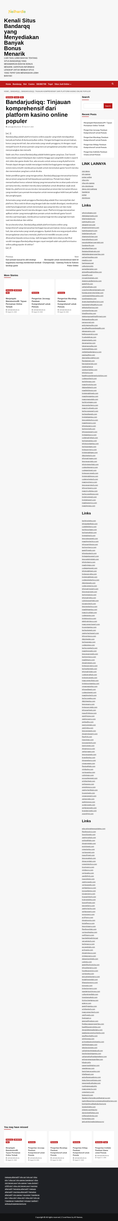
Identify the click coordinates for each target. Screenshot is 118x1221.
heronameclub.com (89, 363)
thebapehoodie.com (90, 319)
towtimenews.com (89, 298)
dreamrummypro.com (90, 227)
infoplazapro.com (89, 426)
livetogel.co (86, 1018)
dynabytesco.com (89, 953)
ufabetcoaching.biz (89, 1109)
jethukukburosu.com (90, 307)
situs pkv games (88, 183)
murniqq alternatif (20, 1192)
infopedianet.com (89, 689)
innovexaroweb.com (90, 654)
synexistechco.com (89, 864)
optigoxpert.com (88, 911)
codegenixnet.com (89, 470)
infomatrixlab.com (89, 671)
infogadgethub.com (89, 524)
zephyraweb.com (89, 882)
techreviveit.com (88, 429)
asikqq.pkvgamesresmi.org (15, 1204)
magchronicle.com (89, 384)
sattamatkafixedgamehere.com (94, 1056)
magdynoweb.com (89, 651)
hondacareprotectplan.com (92, 292)
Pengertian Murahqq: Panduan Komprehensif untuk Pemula (96, 138)
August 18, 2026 (64, 312)
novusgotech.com (89, 743)
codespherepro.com (90, 467)
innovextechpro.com (90, 405)
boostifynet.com (88, 902)
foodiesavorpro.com (90, 971)
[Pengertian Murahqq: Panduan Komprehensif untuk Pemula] (68, 287)
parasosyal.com (88, 322)
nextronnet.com (88, 745)
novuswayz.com (88, 914)
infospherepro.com (89, 968)
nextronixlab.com (89, 725)
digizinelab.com (88, 639)
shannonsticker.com (90, 236)
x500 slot (8, 1186)
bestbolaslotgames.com (91, 1053)
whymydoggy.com (89, 213)
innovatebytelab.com (90, 559)
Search (86, 97)
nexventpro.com (88, 905)
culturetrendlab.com (90, 994)
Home (8, 84)
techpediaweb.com (89, 414)
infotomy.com (87, 372)
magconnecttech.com (90, 1012)
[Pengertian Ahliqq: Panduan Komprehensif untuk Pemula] (81, 1138)
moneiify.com (87, 275)
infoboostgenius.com (90, 443)
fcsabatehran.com (89, 337)
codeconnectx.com (89, 586)
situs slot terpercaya (21, 1186)
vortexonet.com (88, 852)
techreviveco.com (89, 657)
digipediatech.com (89, 387)
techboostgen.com (89, 529)
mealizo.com (87, 260)
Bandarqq (17, 84)
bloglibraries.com (89, 313)
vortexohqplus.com (89, 932)
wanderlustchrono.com (91, 991)
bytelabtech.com (88, 535)
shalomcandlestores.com (92, 281)
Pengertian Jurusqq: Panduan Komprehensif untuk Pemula (95, 131)
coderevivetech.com (90, 479)
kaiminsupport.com (89, 230)
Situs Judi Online (62, 84)
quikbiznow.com (88, 802)
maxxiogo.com (88, 739)
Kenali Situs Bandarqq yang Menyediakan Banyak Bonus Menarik (21, 37)
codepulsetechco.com (90, 580)
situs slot (12, 1198)
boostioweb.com (88, 834)
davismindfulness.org (90, 1113)
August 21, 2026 (12, 312)
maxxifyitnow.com (89, 713)
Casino (31, 84)
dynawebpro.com (89, 760)
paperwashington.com (90, 1065)
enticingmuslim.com (90, 325)
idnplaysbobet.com (89, 1047)
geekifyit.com (87, 284)
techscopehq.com (89, 698)
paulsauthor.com (88, 355)
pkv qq (23, 1177)
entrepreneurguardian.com (92, 1059)
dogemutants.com (89, 340)
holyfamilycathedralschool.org (94, 1104)
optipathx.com (87, 722)
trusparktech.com (89, 897)
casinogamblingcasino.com (92, 295)
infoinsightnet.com (89, 571)
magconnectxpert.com (91, 624)
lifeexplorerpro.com (90, 982)
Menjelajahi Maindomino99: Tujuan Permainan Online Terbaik (98, 124)
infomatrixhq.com (89, 598)
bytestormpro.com (89, 988)
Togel (50, 84)
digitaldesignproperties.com (93, 254)
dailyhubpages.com (89, 1044)
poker (84, 195)
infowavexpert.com (89, 432)
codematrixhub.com (90, 437)
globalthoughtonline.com (92, 272)
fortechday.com (88, 1118)
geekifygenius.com (89, 1006)
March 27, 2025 (29, 127)
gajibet (34, 1201)
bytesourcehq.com (89, 574)
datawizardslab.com (90, 959)
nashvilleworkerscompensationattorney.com (99, 1101)
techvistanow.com (89, 595)
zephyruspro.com (89, 719)
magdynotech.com (89, 695)
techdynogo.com (88, 381)
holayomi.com (87, 1095)
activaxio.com (87, 950)
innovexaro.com (88, 704)
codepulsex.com (88, 645)
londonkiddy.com (89, 1107)
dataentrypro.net (88, 225)
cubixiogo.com (88, 775)
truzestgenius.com (89, 627)
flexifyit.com (87, 736)
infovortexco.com (89, 636)
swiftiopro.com (88, 935)
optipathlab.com (88, 840)
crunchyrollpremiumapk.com (93, 290)
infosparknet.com (89, 710)
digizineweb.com (88, 583)
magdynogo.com (88, 506)
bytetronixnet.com (89, 497)
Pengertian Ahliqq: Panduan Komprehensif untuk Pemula (95, 145)
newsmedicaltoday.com (91, 1083)
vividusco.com (87, 870)
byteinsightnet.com (89, 577)
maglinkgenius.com (89, 609)
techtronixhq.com (89, 521)
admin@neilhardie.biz (14, 127)
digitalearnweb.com (90, 216)
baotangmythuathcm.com (92, 304)
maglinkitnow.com (89, 390)
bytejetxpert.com (89, 500)
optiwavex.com (88, 784)
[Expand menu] (70, 84)
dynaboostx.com (88, 920)
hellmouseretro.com (90, 334)
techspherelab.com (89, 669)
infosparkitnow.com (90, 544)
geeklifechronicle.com (90, 965)
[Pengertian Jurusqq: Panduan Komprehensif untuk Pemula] (42, 287)
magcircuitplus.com (89, 491)
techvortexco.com (89, 547)
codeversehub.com (89, 674)
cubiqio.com (87, 962)
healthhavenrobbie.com (91, 1027)
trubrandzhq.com (89, 899)
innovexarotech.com (90, 485)
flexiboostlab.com (89, 929)
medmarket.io (87, 366)
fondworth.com (88, 245)
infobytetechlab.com (90, 464)
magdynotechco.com (90, 541)
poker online (87, 177)
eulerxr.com (86, 1003)
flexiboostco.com (89, 831)
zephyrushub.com (89, 837)
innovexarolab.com (89, 461)
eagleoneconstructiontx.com (93, 1033)
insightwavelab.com (90, 979)
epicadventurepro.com (91, 976)
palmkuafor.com (88, 221)
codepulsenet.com (89, 692)
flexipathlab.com (88, 766)
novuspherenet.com (89, 778)
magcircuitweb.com (90, 408)
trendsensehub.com (89, 997)
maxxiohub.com (88, 879)
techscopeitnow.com (90, 494)
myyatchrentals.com (90, 278)
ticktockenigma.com (90, 1000)
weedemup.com (88, 1068)
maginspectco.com (89, 503)
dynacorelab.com (89, 861)
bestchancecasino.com (91, 1071)
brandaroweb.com (89, 810)
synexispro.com (88, 1092)
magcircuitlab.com (89, 612)
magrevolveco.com (89, 482)
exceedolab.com (88, 947)
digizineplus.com (88, 701)
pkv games (86, 174)
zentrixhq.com (87, 728)
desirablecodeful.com (90, 358)
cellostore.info (87, 266)
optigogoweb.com (89, 808)
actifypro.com (87, 917)
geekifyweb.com (88, 550)
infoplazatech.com (89, 553)
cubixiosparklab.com (90, 600)
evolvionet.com (88, 846)
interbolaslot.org (88, 218)
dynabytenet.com (89, 663)
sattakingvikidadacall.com (92, 1050)
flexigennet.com (88, 361)
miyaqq (27, 1201)
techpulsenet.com (89, 630)
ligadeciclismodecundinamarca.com (96, 1098)
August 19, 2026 (38, 312)
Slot (25, 84)
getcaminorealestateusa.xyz (93, 1121)
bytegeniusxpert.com (90, 556)
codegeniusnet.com (89, 568)
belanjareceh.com (89, 233)
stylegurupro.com (89, 956)
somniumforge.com (89, 310)
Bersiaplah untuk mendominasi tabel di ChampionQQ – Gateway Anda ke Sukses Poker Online (60, 261)
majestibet (19, 1201)
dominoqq (86, 198)
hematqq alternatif (20, 1189)
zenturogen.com (88, 751)
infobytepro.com (88, 562)
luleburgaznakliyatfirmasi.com (94, 316)
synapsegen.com (88, 763)
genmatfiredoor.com (90, 1021)
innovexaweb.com (89, 754)
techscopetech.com (89, 648)
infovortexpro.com (89, 488)
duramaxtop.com (88, 343)
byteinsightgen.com (90, 452)
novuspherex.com (89, 891)
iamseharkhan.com (89, 248)
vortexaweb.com (88, 885)
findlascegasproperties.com (93, 1024)
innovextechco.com (89, 606)
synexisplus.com (88, 849)
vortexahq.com (88, 873)
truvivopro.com (88, 867)
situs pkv (85, 180)
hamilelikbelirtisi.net (90, 938)
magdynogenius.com (90, 396)
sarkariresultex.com (90, 257)
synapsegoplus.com (89, 686)
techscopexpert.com (90, 411)
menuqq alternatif (12, 1177)
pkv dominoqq (87, 186)
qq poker (26, 1195)
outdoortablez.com (89, 369)
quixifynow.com (88, 716)
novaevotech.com (89, 603)
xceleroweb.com (88, 805)
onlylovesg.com (88, 1039)
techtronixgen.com (89, 402)
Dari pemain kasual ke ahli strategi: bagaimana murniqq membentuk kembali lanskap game (23, 261)
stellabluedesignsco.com (91, 352)
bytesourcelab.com (89, 707)
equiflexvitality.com (89, 1036)
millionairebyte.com (90, 1116)
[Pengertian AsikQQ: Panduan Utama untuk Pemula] (103, 1138)
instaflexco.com (88, 923)
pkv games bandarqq (24, 1180)
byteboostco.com (89, 618)
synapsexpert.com (89, 796)
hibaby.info (86, 1062)
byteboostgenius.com (90, 683)
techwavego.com (88, 642)
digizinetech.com (88, 455)
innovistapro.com (89, 926)
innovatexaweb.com (90, 538)
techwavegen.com (89, 446)
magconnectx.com (89, 1089)
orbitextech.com (88, 1009)
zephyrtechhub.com (90, 790)
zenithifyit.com (88, 876)
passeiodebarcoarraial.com (92, 242)
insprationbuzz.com (90, 239)
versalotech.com (88, 941)
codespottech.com (89, 378)
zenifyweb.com (88, 1015)
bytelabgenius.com (89, 417)
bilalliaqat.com (88, 1074)
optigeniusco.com (89, 888)
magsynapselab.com (90, 399)
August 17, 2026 (79, 1160)
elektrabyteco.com (89, 621)
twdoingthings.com (89, 349)
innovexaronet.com (89, 591)
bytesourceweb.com (90, 473)
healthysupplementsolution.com (94, 375)
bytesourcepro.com (89, 665)
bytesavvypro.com (89, 449)
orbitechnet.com (88, 781)
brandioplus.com (88, 757)
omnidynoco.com (89, 787)
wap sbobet (32, 1183)
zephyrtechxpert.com (90, 633)
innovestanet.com (89, 731)
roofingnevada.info (89, 1086)
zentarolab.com (88, 799)
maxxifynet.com (88, 855)
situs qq (12, 1180)
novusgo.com (87, 985)
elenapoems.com (88, 331)
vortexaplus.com (88, 772)
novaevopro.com (88, 894)
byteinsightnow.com (90, 476)
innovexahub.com (89, 858)
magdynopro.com (89, 423)
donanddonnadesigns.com (92, 1030)
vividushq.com (87, 769)
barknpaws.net (88, 263)
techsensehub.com (89, 532)
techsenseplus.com (89, 440)
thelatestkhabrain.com (91, 251)
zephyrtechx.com (89, 908)
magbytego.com (88, 565)
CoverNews (66, 1217)
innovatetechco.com (90, 420)
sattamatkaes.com (89, 287)
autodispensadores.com (91, 1077)
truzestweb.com (88, 793)
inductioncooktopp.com (91, 1080)
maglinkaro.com (88, 660)
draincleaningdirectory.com (93, 301)
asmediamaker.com (89, 269)
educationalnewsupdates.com (93, 828)
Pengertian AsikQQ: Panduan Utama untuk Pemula (95, 153)
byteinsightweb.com (90, 393)
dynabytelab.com (89, 843)
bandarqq (86, 192)
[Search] (112, 84)
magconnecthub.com (90, 680)
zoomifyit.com (87, 813)
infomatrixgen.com (89, 458)
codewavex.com (88, 615)
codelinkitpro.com (89, 526)
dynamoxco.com (88, 748)
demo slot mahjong (89, 189)
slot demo (86, 171)
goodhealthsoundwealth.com (93, 328)
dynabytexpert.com (89, 734)
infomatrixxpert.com (90, 589)
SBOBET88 (41, 84)
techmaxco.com (88, 944)
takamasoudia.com (89, 346)
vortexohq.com (88, 973)
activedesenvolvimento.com (93, 1042)
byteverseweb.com (89, 677)
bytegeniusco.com (89, 435)
